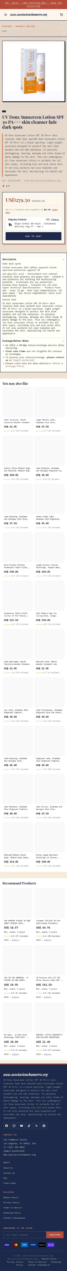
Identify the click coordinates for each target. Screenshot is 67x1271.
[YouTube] (21, 1126)
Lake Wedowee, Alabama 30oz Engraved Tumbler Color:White (15, 808)
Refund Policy (10, 1197)
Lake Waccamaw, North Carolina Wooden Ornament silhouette (17, 663)
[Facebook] (6, 1126)
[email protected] (23, 360)
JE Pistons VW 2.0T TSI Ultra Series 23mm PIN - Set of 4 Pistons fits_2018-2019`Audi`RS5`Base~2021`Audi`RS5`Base (49, 979)
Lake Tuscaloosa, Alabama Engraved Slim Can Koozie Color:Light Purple (49, 711)
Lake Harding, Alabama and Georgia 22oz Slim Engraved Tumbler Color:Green (15, 518)
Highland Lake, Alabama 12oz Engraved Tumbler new (48, 759)
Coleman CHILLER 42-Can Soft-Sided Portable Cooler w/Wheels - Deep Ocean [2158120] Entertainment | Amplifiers (48, 922)
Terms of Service (12, 1207)
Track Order (9, 1183)
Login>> (15, 940)
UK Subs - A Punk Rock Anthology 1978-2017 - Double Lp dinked (15, 1036)
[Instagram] (14, 1126)
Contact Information (14, 1218)
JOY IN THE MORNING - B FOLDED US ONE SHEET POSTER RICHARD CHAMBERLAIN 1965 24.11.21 (16, 979)
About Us (8, 1168)
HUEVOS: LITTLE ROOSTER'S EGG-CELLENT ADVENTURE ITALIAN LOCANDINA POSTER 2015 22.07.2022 (49, 1036)
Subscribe (55, 1235)
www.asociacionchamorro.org (28, 14)
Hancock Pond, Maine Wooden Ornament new (46, 662)
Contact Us (9, 1173)
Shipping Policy (12, 1213)
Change (55, 219)
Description (9, 259)
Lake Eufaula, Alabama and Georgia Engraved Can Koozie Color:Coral (49, 469)
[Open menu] (5, 14)
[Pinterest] (44, 1126)
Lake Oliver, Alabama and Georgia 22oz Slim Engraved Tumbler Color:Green (49, 808)
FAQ (5, 1178)
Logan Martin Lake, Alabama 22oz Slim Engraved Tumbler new (47, 421)
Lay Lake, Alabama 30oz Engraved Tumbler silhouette (16, 711)
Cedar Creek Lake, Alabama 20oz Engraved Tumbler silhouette (47, 518)
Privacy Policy (11, 1202)
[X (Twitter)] (36, 1126)
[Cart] (61, 14)
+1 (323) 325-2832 (14, 1147)
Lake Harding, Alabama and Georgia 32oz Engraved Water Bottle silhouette (15, 759)
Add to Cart (33, 236)
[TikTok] (29, 1126)
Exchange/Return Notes (15, 340)
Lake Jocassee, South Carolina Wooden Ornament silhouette (17, 421)
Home (4, 31)
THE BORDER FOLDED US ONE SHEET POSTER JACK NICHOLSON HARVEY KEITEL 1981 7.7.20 (17, 922)
